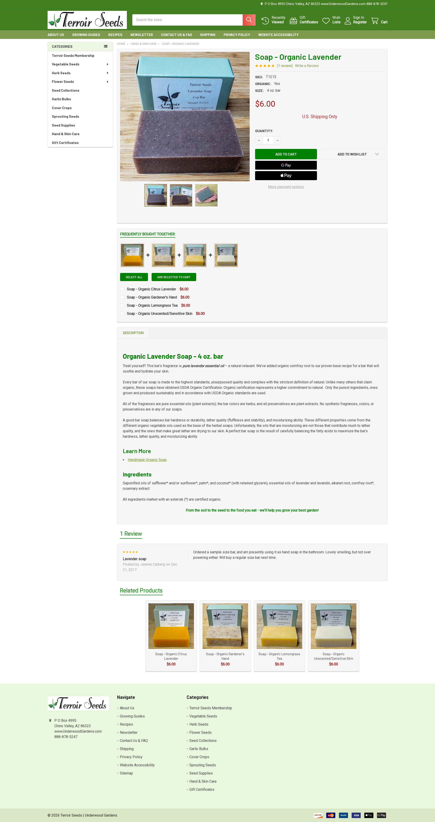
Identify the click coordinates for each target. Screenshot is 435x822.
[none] (185, 116)
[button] (352, 154)
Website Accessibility (278, 35)
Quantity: (264, 131)
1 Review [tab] (131, 533)
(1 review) (285, 66)
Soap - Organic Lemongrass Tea (153, 305)
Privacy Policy (237, 35)
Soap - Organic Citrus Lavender (152, 289)
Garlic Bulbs (61, 99)
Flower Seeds (63, 81)
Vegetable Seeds (65, 64)
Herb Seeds (61, 73)
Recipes (115, 35)
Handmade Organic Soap (147, 460)
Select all (134, 277)
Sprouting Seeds (65, 116)
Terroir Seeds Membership (73, 55)
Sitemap (126, 773)
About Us (56, 35)
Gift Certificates (65, 143)
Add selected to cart (174, 277)
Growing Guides (86, 35)
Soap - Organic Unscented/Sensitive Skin (159, 313)
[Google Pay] (286, 165)
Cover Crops (62, 108)
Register (360, 22)
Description (133, 333)
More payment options (286, 187)
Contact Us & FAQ (176, 35)
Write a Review (307, 66)
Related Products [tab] (141, 590)
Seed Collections (65, 90)
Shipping (207, 35)
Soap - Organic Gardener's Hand (152, 297)
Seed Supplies (63, 125)
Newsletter (141, 35)
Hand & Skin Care (66, 134)
